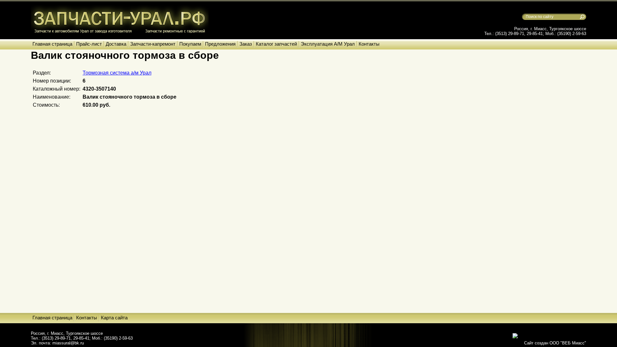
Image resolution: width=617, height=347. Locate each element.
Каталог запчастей (276, 44)
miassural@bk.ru (68, 343)
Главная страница (52, 44)
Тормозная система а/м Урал (117, 73)
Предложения (220, 44)
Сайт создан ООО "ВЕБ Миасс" (555, 343)
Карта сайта (114, 317)
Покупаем (190, 44)
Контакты (369, 44)
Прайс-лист (89, 44)
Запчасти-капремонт (152, 44)
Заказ (245, 44)
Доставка (116, 44)
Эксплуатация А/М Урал (328, 44)
